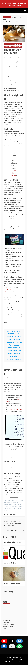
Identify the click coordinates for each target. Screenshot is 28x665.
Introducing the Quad (10, 563)
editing (14, 44)
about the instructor (8, 626)
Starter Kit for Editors (8, 624)
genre (12, 514)
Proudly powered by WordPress (11, 659)
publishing (15, 46)
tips (20, 46)
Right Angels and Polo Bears (14, 3)
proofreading (8, 46)
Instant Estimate (7, 606)
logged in (11, 594)
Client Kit (5, 612)
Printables (5, 616)
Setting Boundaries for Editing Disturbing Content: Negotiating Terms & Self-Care (12, 523)
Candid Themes (18, 661)
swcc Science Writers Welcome (13, 542)
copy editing (8, 44)
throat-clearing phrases (15, 409)
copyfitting (8, 514)
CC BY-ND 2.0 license (13, 504)
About (4, 610)
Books (4, 628)
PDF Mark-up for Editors (9, 614)
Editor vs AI (6, 608)
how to (19, 44)
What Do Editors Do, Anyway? (12, 584)
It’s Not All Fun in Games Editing (14, 530)
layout (15, 514)
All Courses (6, 622)
